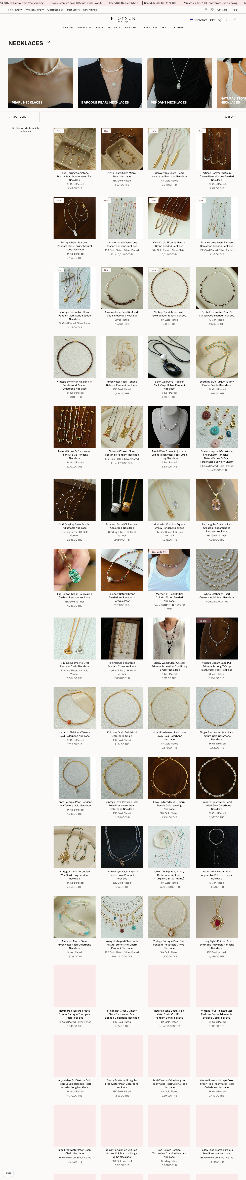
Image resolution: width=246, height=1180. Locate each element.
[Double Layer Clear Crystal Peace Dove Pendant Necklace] (122, 847)
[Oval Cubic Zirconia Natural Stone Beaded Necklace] (169, 218)
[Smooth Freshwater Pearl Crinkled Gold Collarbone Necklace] (217, 778)
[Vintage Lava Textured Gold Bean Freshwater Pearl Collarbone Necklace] (122, 778)
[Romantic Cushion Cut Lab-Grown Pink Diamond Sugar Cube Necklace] (122, 1126)
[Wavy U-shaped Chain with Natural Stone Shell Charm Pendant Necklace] (122, 917)
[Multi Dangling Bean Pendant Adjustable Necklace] (75, 500)
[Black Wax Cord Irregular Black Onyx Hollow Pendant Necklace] (169, 357)
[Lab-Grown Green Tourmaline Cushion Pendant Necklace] (75, 570)
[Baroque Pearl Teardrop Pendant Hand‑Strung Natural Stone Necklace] (75, 218)
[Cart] (235, 20)
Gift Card (222, 9)
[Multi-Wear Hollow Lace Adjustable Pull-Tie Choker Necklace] (217, 847)
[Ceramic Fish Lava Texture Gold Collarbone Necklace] (75, 708)
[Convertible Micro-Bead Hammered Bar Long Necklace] (169, 149)
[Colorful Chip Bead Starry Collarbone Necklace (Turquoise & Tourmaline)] (169, 847)
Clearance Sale (55, 9)
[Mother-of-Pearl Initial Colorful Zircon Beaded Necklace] (169, 570)
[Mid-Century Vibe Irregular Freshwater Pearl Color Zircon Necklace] (169, 1056)
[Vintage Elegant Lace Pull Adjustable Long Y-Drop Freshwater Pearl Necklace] (217, 638)
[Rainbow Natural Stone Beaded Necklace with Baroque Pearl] (122, 570)
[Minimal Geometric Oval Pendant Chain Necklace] (75, 638)
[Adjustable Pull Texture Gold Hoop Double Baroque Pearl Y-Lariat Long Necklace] (75, 1056)
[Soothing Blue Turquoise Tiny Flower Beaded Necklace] (217, 357)
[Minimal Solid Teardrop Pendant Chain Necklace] (122, 638)
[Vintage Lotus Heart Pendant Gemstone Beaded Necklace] (217, 218)
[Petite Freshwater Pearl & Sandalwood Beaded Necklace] (217, 288)
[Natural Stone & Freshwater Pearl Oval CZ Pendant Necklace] (75, 427)
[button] (68, 28)
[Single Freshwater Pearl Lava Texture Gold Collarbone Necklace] (217, 708)
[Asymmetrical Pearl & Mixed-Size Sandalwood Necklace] (122, 288)
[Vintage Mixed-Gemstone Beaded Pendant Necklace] (122, 218)
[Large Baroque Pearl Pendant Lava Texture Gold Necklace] (75, 778)
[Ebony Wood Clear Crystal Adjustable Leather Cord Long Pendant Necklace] (169, 638)
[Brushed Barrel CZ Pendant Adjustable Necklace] (122, 500)
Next (241, 83)
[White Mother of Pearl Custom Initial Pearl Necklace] (217, 570)
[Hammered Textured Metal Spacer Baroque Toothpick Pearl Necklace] (75, 986)
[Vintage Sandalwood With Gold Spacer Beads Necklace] (169, 288)
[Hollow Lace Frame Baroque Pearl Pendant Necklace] (217, 1126)
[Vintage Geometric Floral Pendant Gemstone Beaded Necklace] (75, 288)
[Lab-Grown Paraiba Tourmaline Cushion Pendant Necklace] (169, 1126)
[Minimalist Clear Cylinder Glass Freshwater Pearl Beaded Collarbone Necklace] (122, 986)
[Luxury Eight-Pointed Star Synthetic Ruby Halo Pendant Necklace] (217, 917)
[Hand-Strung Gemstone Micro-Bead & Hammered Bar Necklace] (75, 149)
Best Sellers (73, 9)
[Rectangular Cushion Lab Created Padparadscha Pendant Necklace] (217, 500)
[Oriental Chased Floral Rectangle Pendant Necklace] (122, 427)
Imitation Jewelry (34, 9)
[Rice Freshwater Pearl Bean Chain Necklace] (75, 1126)
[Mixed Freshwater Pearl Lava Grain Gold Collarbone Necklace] (169, 708)
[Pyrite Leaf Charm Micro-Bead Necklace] (122, 149)
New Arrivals (90, 9)
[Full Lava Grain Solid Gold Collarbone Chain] (122, 708)
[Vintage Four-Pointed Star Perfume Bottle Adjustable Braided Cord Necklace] (217, 986)
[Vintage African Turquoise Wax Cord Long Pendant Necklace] (75, 847)
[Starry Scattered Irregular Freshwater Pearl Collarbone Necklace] (122, 1056)
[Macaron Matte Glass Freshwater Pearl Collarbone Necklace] (75, 917)
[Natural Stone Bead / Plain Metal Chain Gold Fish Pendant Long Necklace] (169, 986)
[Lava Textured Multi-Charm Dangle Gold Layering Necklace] (169, 778)
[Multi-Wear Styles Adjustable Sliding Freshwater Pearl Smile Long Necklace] (169, 427)
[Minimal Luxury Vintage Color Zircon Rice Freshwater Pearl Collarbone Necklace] (217, 1056)
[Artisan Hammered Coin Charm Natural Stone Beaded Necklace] (217, 149)
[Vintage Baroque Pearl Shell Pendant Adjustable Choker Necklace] (169, 917)
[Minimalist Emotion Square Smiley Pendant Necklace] (169, 500)
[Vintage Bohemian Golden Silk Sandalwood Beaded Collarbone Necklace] (75, 357)
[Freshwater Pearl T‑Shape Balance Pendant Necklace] (122, 357)
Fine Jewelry (15, 9)
